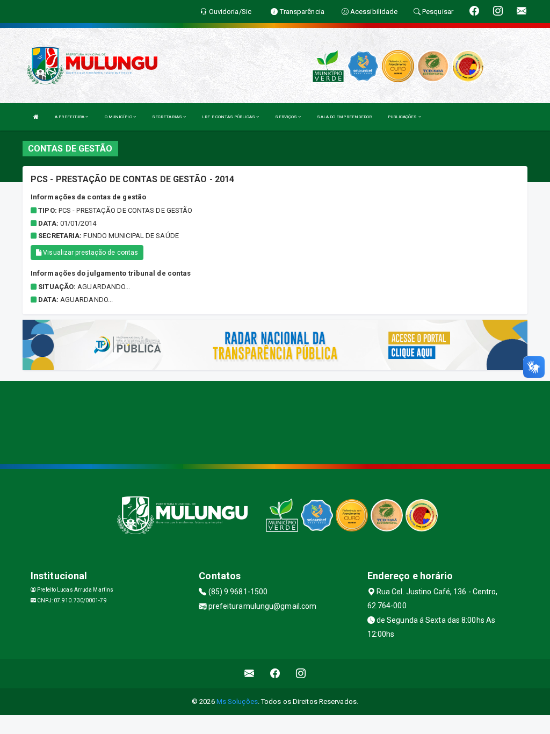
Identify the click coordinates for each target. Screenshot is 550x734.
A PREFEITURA (70, 116)
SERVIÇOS (286, 116)
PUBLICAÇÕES (403, 116)
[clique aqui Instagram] (301, 673)
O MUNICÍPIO (119, 116)
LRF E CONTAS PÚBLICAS (229, 116)
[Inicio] (36, 117)
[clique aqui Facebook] (275, 673)
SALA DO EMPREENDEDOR (344, 116)
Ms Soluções (237, 701)
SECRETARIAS (167, 116)
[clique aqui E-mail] (249, 673)
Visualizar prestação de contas (89, 252)
